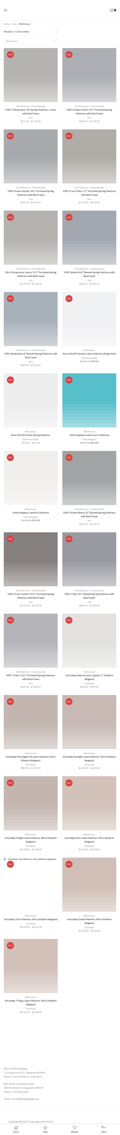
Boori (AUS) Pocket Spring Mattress (30, 434)
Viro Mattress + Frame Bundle (30, 106)
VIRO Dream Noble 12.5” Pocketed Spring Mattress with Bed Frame (89, 111)
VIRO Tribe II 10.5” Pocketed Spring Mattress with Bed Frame (30, 677)
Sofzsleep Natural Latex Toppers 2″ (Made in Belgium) (89, 677)
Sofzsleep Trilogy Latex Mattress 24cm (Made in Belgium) (31, 1002)
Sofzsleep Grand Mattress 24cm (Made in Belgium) (89, 921)
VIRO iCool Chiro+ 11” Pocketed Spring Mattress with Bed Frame (89, 192)
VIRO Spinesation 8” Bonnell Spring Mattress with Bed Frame (30, 355)
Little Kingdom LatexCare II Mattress (89, 434)
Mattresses (89, 350)
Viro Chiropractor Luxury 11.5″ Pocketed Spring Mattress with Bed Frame (30, 274)
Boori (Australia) (89, 358)
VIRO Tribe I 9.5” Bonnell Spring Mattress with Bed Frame (89, 595)
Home (7, 24)
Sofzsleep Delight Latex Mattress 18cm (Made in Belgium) (31, 839)
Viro (31, 117)
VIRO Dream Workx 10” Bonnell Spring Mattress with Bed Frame (89, 514)
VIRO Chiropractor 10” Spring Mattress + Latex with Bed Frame (30, 111)
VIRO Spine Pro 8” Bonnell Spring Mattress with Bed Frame (89, 274)
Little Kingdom (89, 439)
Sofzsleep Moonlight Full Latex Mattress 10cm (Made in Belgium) (31, 758)
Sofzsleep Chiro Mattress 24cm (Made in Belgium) (31, 919)
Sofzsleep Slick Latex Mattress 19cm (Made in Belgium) (89, 839)
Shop (14, 24)
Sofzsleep (89, 683)
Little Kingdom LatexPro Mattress (30, 512)
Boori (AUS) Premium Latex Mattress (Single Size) (89, 353)
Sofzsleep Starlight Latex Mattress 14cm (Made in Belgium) (89, 758)
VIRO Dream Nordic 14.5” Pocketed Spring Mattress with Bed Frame (31, 192)
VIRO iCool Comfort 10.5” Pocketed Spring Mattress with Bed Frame (31, 595)
